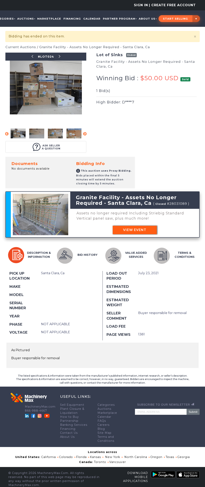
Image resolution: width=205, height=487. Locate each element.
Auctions (25, 18)
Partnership (69, 421)
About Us (147, 18)
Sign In (141, 5)
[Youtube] (47, 415)
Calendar (91, 18)
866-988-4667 (36, 410)
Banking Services (73, 425)
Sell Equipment (72, 405)
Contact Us (69, 433)
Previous (7, 134)
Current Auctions (21, 47)
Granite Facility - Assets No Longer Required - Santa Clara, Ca (94, 47)
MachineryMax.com (40, 406)
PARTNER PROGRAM (119, 18)
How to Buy (69, 417)
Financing (72, 18)
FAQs (101, 421)
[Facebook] (33, 415)
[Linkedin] (27, 415)
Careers (103, 425)
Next (85, 134)
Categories (106, 405)
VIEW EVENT (134, 230)
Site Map (104, 433)
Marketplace (49, 18)
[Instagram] (40, 415)
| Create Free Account (172, 5)
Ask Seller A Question (51, 147)
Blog (101, 429)
